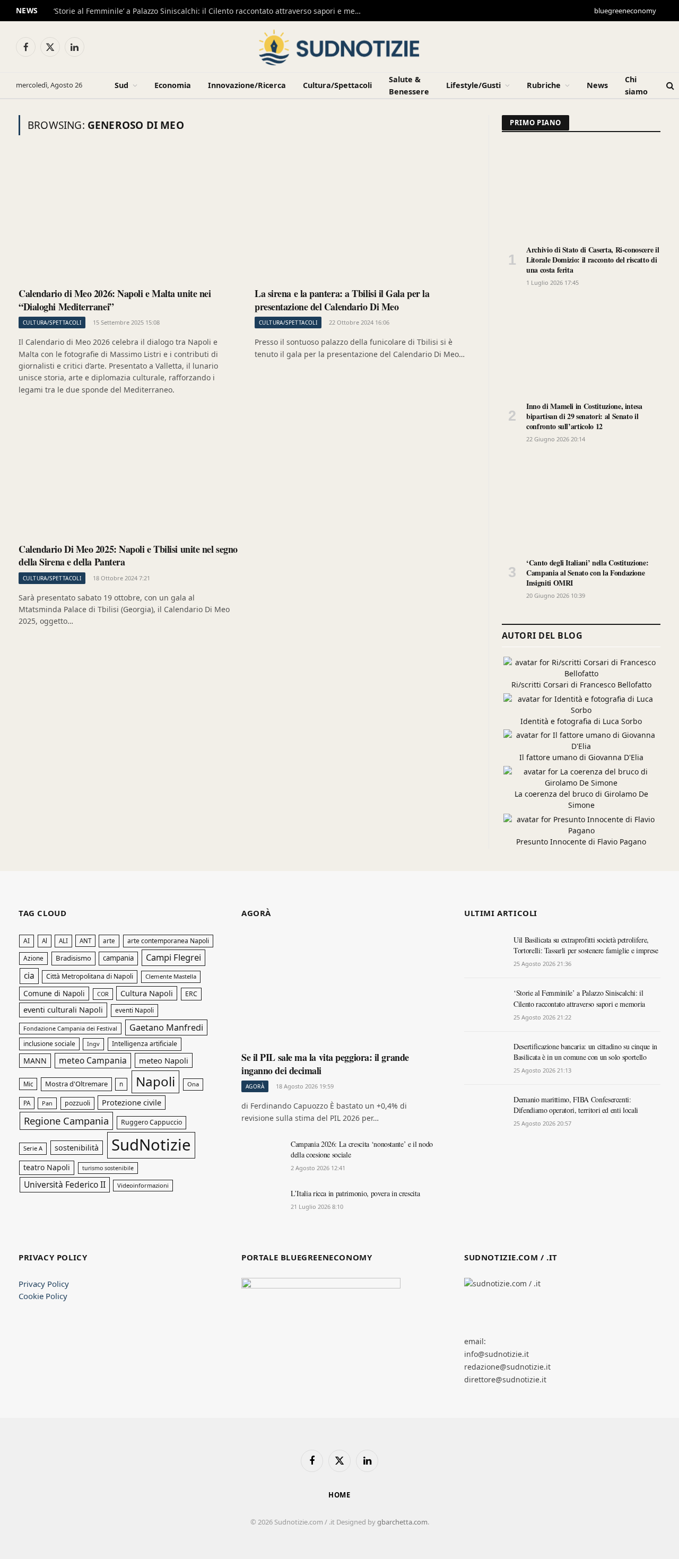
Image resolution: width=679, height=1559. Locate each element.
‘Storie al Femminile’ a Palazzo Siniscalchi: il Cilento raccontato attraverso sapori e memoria (213, 11)
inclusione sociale (49, 1043)
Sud (121, 85)
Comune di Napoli (54, 993)
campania (118, 958)
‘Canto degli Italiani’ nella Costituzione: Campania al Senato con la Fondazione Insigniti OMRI (587, 573)
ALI (63, 941)
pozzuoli (77, 1103)
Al (44, 941)
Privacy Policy (44, 1283)
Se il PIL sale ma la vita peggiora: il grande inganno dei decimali (325, 1064)
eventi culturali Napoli (63, 1009)
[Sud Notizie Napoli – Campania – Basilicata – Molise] (339, 46)
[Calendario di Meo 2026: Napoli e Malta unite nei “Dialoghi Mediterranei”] (129, 218)
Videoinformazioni (143, 1185)
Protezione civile (131, 1102)
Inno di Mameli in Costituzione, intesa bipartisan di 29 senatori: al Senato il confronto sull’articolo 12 (584, 416)
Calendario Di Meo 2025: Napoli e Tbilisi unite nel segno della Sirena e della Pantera (128, 556)
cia (29, 975)
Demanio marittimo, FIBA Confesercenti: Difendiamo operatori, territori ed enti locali (575, 1104)
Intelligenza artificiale (144, 1043)
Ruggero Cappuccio (151, 1122)
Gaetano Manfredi (166, 1027)
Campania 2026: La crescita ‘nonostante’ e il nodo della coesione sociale (362, 1149)
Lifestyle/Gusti (473, 85)
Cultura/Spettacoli (337, 85)
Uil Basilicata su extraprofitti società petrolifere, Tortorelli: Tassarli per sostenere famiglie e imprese (585, 945)
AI (26, 940)
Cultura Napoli (146, 993)
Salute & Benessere (409, 85)
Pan (47, 1103)
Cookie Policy (43, 1296)
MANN (35, 1061)
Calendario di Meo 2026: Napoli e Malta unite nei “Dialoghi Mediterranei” (115, 300)
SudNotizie (151, 1144)
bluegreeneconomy (625, 10)
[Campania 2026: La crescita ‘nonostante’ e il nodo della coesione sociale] (261, 1156)
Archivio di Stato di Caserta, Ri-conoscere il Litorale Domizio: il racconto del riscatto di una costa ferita (592, 260)
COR (103, 994)
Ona (193, 1084)
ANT (85, 941)
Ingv (93, 1044)
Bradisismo (73, 958)
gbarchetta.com (402, 1522)
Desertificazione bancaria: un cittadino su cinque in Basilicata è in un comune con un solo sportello (585, 1051)
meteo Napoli (163, 1060)
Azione (33, 958)
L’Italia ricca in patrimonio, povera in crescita (355, 1193)
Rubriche (544, 85)
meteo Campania (93, 1060)
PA (26, 1103)
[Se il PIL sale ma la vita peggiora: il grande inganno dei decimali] (339, 989)
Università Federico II (65, 1184)
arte (109, 941)
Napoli (155, 1081)
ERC (191, 993)
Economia (172, 85)
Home (339, 1495)
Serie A (32, 1148)
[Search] (670, 86)
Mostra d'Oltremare (76, 1083)
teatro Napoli (46, 1167)
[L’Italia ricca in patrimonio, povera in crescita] (261, 1205)
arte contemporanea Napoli (168, 940)
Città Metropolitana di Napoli (89, 976)
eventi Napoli (134, 1010)
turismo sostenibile (108, 1168)
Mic (28, 1084)
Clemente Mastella (170, 976)
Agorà (255, 1086)
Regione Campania (66, 1120)
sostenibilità (77, 1148)
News (597, 85)
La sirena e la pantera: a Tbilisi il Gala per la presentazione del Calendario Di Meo (342, 300)
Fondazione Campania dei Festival (70, 1028)
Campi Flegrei (173, 957)
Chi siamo (636, 85)
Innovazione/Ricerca (247, 85)
